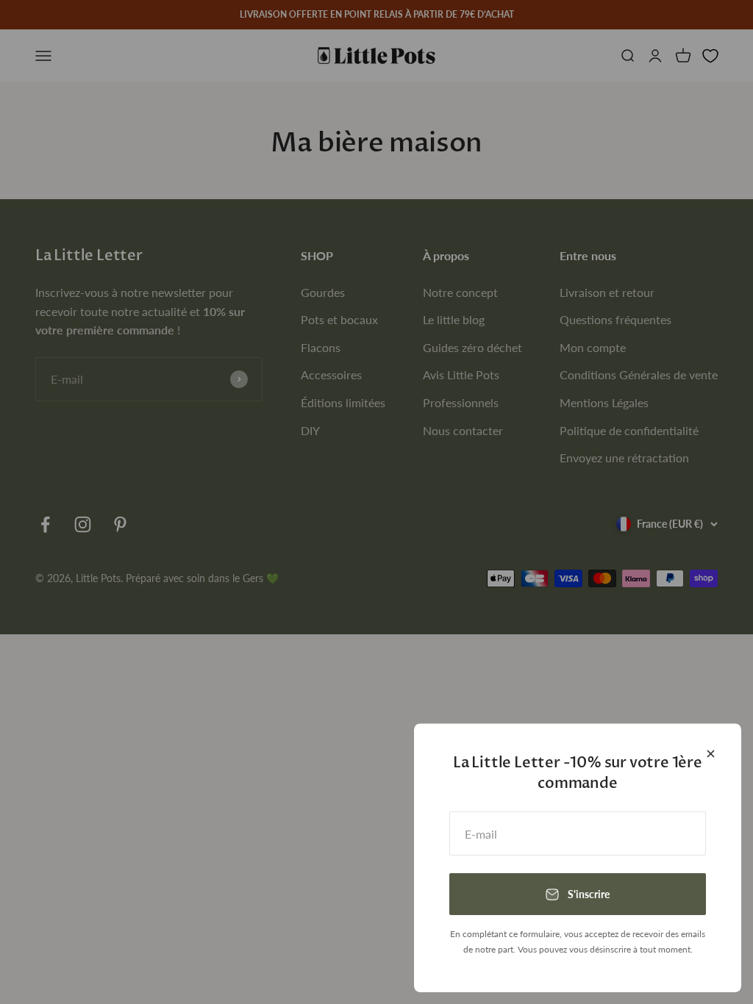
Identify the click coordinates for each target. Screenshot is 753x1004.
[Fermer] (711, 754)
